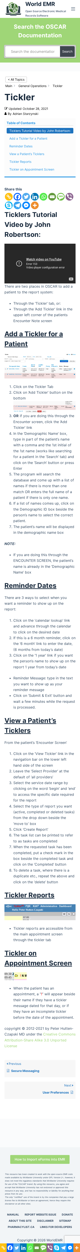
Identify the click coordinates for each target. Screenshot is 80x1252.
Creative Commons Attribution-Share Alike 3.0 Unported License (40, 1040)
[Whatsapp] (43, 197)
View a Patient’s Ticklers (26, 154)
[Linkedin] (35, 197)
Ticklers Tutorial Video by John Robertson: (40, 131)
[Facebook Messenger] (26, 205)
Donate (67, 1214)
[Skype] (9, 205)
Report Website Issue (40, 1214)
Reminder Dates (20, 146)
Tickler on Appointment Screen (31, 169)
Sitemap (65, 1220)
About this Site (20, 1220)
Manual (13, 1214)
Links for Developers (56, 1227)
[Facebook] (17, 197)
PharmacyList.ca (21, 1227)
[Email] (52, 197)
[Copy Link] (9, 197)
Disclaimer (45, 1220)
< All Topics (16, 79)
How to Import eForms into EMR (40, 1159)
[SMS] (61, 197)
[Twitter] (26, 197)
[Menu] (73, 9)
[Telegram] (17, 205)
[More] (35, 205)
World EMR (40, 4)
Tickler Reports (20, 161)
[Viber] (69, 197)
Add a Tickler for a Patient (28, 138)
